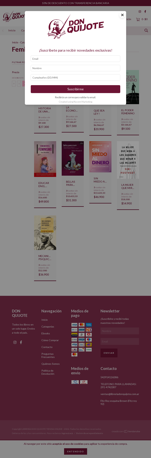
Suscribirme (75, 89)
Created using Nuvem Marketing (75, 101)
